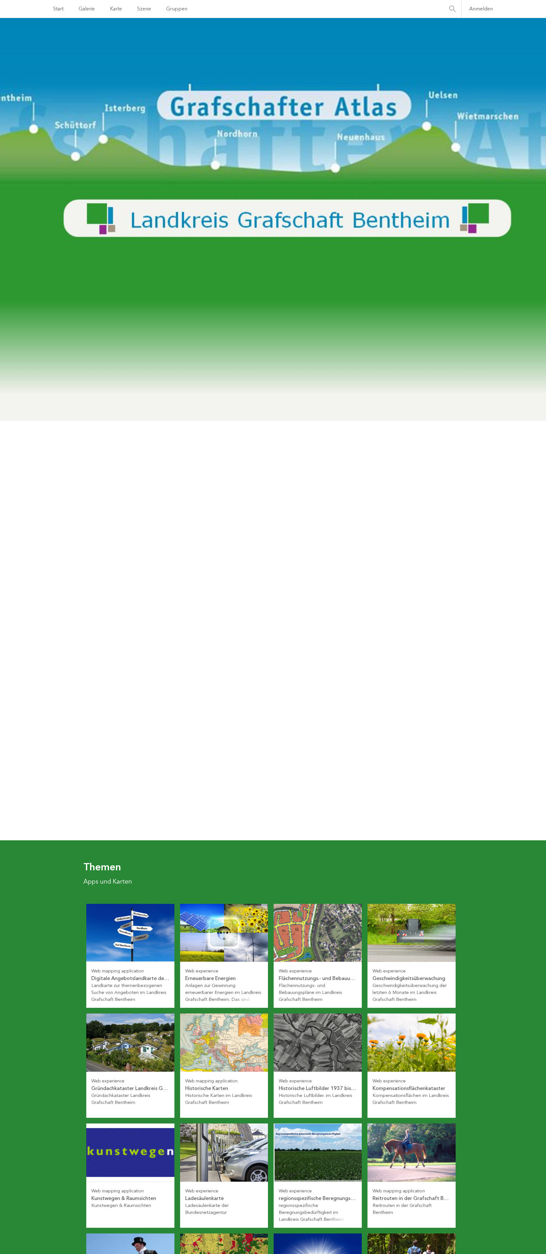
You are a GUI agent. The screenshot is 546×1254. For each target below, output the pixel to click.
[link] (130, 956)
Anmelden (481, 8)
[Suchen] (452, 9)
